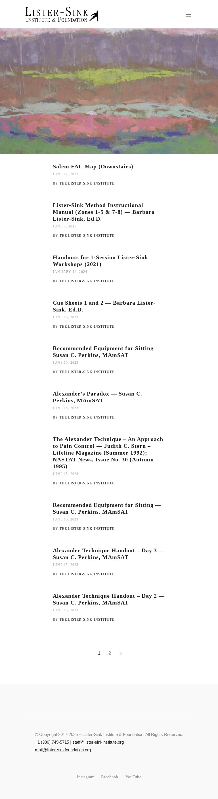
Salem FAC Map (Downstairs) (93, 166)
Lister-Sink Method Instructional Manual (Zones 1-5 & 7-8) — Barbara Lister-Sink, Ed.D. (104, 212)
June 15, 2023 (66, 317)
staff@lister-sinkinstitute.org (98, 742)
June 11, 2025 (66, 174)
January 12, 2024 (70, 272)
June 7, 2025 (64, 226)
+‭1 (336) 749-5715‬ (52, 742)
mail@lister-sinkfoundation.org (63, 749)
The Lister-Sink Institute (87, 183)
